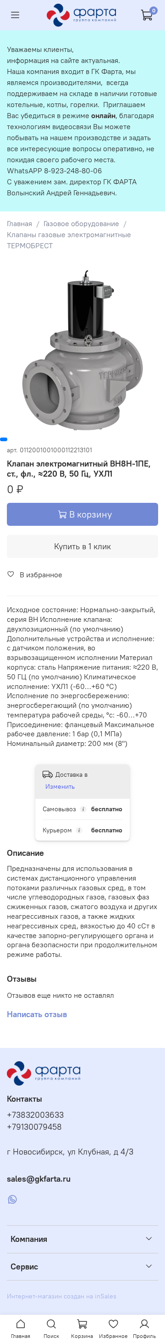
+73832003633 (35, 1115)
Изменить (60, 786)
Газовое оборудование (81, 223)
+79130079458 (34, 1127)
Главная (19, 223)
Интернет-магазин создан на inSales (61, 1296)
